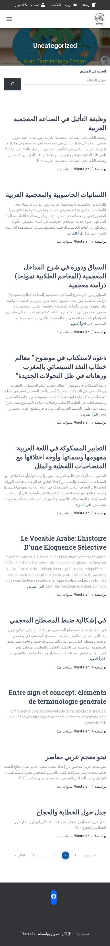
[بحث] (12, 84)
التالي (21, 855)
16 (34, 855)
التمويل (19, 5)
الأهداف (54, 5)
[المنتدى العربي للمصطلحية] (98, 19)
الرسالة (86, 5)
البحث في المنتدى (93, 71)
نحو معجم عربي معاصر (76, 756)
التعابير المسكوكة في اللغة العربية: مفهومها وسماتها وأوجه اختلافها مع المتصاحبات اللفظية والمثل (61, 457)
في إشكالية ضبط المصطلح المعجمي (58, 620)
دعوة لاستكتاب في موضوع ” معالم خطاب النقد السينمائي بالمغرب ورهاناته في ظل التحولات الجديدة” (60, 366)
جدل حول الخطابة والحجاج (71, 812)
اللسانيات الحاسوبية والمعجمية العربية (56, 194)
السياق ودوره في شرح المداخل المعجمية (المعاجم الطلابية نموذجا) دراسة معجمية (60, 276)
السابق (88, 855)
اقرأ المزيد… (75, 233)
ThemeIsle (29, 934)
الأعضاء (35, 5)
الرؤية (68, 5)
